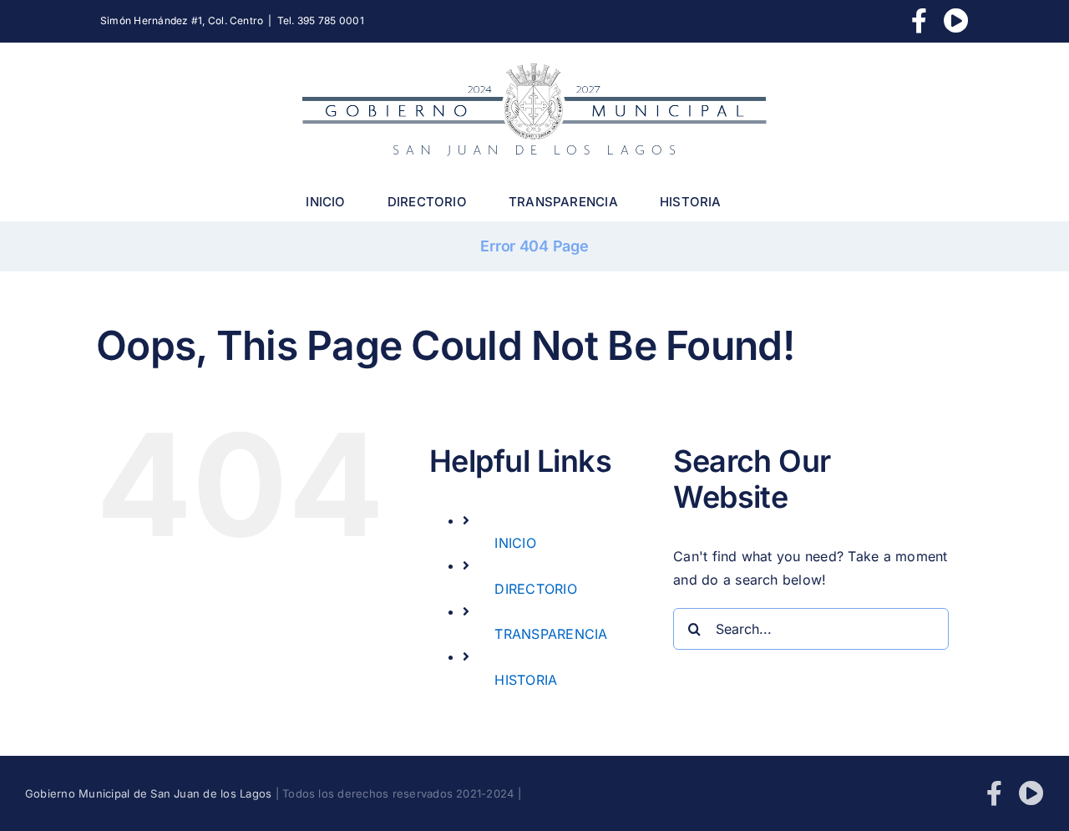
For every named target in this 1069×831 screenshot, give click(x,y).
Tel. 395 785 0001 (320, 20)
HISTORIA (525, 679)
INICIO (514, 543)
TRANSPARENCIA (550, 634)
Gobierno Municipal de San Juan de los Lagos (148, 793)
